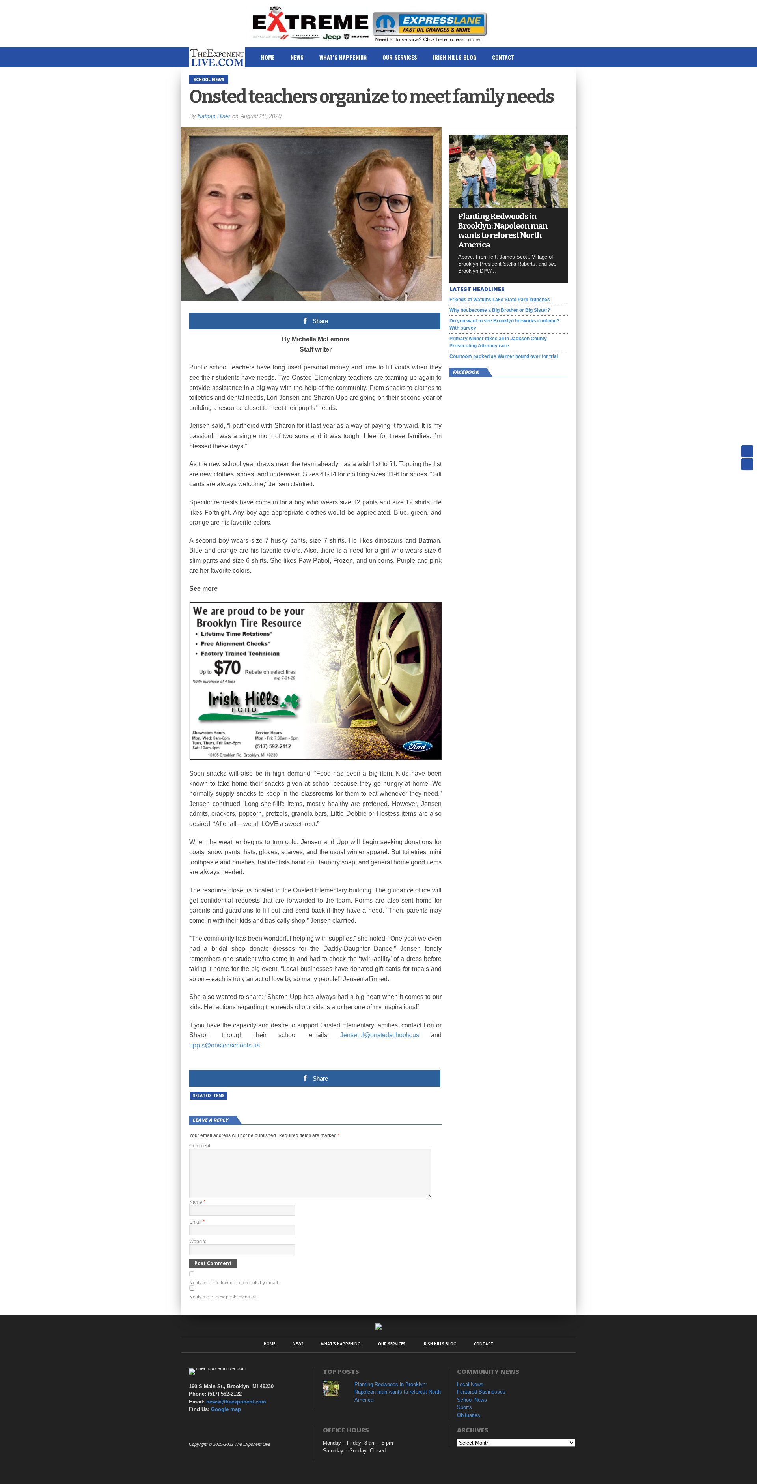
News (297, 57)
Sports (464, 1407)
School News (472, 1400)
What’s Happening (343, 57)
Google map (226, 1409)
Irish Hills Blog (454, 57)
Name (197, 1202)
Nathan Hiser (214, 116)
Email (197, 1222)
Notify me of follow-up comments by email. (234, 1282)
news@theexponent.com (236, 1402)
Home (268, 57)
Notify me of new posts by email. (223, 1297)
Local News (470, 1384)
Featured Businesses (481, 1392)
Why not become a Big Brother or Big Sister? (499, 310)
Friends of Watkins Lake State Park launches (499, 299)
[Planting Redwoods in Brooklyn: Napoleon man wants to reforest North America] (508, 205)
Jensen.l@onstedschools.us (379, 1035)
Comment (199, 1146)
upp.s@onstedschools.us (224, 1045)
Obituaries (468, 1415)
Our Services (399, 57)
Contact (503, 57)
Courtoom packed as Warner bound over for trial (503, 356)
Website (198, 1241)
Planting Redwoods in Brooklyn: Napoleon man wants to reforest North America (503, 230)
